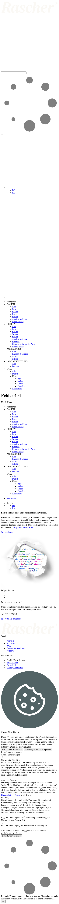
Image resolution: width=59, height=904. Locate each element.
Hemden (15, 341)
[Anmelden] (32, 245)
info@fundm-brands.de (22, 527)
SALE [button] (9, 369)
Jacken (15, 309)
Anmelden (11, 498)
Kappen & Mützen (20, 354)
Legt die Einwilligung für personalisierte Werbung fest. (25, 825)
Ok (3, 901)
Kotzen (15, 331)
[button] (29, 70)
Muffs (14, 356)
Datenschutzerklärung (16, 648)
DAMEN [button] (11, 304)
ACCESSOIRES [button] (14, 349)
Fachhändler (12, 665)
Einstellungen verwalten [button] (11, 752)
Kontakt (10, 641)
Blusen (15, 314)
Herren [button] (15, 376)
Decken (15, 366)
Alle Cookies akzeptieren (12, 750)
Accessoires (17, 388)
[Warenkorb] (32, 297)
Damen (15, 374)
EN (13, 192)
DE (13, 190)
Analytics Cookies (9, 780)
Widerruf (10, 651)
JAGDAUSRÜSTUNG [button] (17, 361)
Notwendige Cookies (10, 760)
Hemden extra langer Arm (23, 344)
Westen (15, 311)
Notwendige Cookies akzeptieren (38, 750)
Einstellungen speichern (11, 836)
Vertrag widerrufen (15, 667)
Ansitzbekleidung (19, 319)
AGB (9, 646)
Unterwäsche (17, 321)
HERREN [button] (11, 324)
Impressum (11, 643)
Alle (14, 306)
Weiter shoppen (8, 532)
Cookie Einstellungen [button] (16, 660)
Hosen (15, 316)
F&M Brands (12, 662)
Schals (15, 359)
